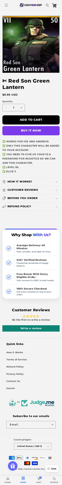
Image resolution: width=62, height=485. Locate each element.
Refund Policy (15, 366)
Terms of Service (16, 359)
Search (10, 388)
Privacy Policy (15, 374)
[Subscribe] (51, 424)
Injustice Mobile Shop (35, 469)
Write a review (31, 328)
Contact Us (13, 381)
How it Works (14, 352)
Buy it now (31, 130)
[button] (6, 5)
